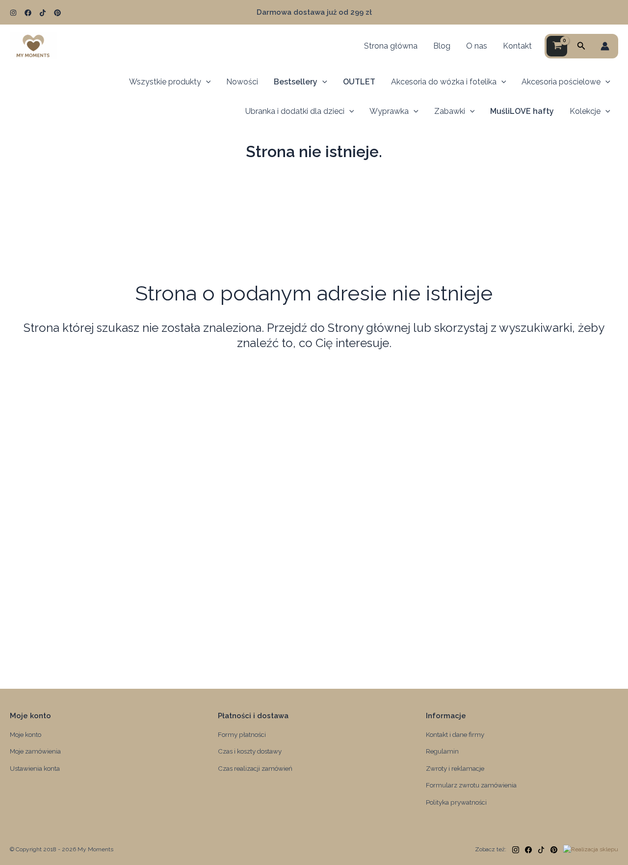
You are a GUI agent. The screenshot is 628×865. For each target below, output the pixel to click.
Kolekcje (585, 111)
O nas (476, 46)
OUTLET (359, 81)
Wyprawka (389, 111)
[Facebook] (28, 12)
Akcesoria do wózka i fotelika (444, 81)
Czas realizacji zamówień (255, 768)
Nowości (242, 81)
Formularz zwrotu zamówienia (471, 785)
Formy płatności (242, 734)
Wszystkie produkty (165, 81)
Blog (441, 46)
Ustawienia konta (35, 768)
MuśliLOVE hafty (522, 111)
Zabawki (449, 111)
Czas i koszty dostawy (250, 751)
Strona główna (391, 46)
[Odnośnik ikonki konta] (605, 46)
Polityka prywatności (456, 802)
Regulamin (442, 751)
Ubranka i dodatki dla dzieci (294, 111)
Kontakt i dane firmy (455, 734)
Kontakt (517, 46)
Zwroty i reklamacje (455, 768)
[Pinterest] (57, 12)
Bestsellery (295, 81)
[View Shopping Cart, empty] (557, 46)
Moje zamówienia (35, 751)
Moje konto (25, 734)
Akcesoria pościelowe (561, 81)
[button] (581, 46)
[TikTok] (42, 12)
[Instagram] (13, 12)
